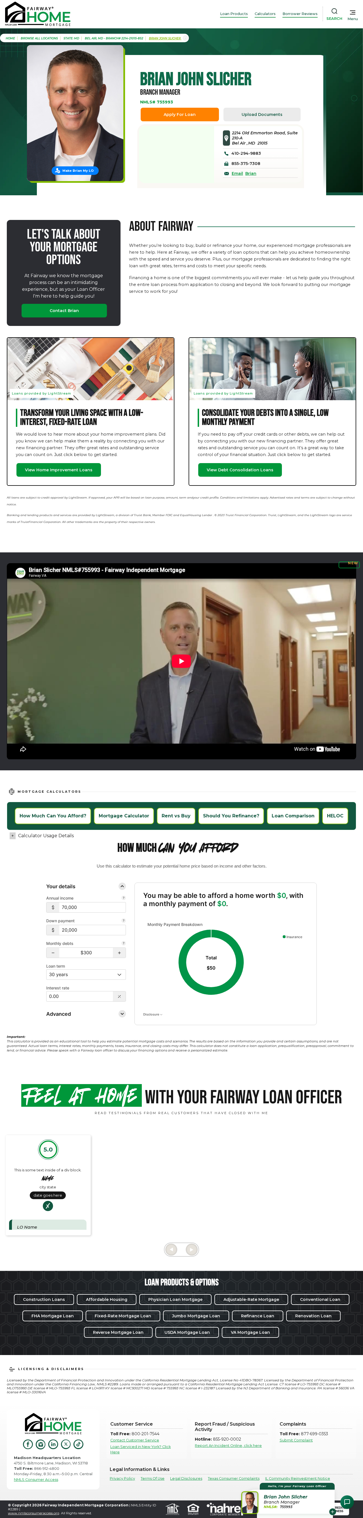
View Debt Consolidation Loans (240, 469)
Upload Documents (262, 114)
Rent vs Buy (176, 816)
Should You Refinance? (231, 816)
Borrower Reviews (300, 14)
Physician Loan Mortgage (175, 1299)
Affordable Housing (106, 1299)
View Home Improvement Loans (58, 469)
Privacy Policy (122, 1478)
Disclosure (151, 1014)
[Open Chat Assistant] (347, 1502)
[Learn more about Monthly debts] (123, 944)
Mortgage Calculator (124, 816)
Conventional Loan (320, 1299)
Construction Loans (44, 1299)
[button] (53, 953)
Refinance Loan (257, 1315)
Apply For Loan (180, 114)
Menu (352, 19)
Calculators (265, 14)
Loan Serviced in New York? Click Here (140, 1449)
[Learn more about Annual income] (123, 898)
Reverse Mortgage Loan (118, 1332)
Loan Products (234, 14)
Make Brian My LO (78, 171)
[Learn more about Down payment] (123, 921)
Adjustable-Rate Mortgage (251, 1299)
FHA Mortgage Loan (52, 1315)
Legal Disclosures (186, 1478)
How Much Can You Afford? (53, 816)
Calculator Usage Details (46, 835)
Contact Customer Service (134, 1440)
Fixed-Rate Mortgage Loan (123, 1315)
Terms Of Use (152, 1478)
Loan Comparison (293, 816)
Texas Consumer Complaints (233, 1478)
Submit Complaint (296, 1440)
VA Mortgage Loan (250, 1332)
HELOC (335, 816)
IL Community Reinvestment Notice (297, 1478)
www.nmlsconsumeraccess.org (33, 1513)
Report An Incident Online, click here (228, 1445)
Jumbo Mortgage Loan (196, 1315)
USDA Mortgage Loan (187, 1332)
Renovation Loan (313, 1315)
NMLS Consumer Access (36, 1479)
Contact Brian (64, 310)
